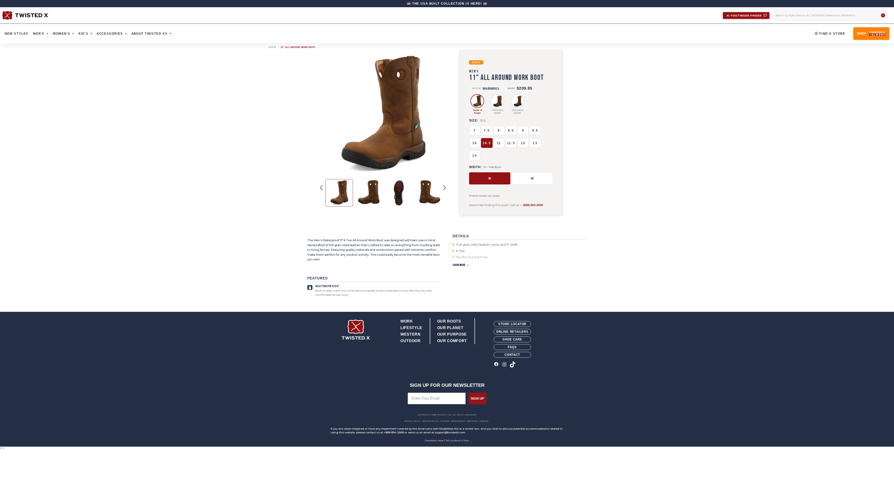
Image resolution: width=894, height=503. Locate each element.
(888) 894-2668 (533, 205)
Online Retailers (512, 331)
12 (523, 143)
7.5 (487, 130)
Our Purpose (452, 334)
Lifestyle (411, 328)
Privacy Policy (412, 421)
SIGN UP (477, 398)
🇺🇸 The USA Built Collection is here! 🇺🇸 (447, 3)
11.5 (511, 143)
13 (535, 143)
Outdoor (410, 341)
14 (474, 155)
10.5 (487, 143)
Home (272, 47)
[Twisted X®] (25, 15)
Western (410, 334)
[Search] (883, 15)
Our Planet (450, 328)
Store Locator (512, 324)
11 (499, 143)
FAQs (512, 347)
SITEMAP (444, 421)
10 (474, 143)
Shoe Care (512, 339)
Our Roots (449, 321)
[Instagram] (504, 364)
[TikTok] (512, 364)
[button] (444, 188)
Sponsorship (458, 421)
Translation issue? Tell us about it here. (447, 440)
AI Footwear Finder (744, 15)
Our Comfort (452, 341)
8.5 (511, 130)
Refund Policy (430, 421)
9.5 (535, 130)
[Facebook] (496, 364)
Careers (483, 421)
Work (406, 321)
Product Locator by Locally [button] (484, 195)
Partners (472, 421)
